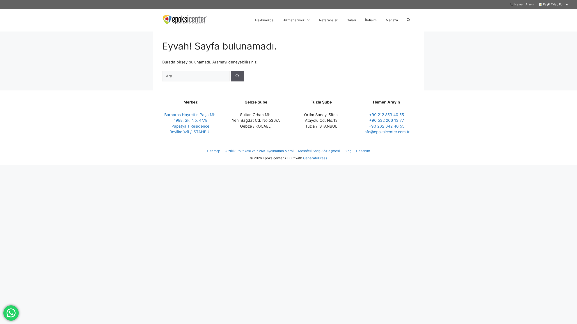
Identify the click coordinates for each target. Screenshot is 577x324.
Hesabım (363, 151)
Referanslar (328, 20)
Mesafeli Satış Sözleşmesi (319, 151)
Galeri (351, 20)
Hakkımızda (264, 20)
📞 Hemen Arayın (522, 4)
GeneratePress (315, 158)
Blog (348, 151)
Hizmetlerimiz (293, 20)
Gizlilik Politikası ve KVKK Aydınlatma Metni (259, 151)
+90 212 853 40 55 (386, 114)
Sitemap (213, 151)
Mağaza (392, 20)
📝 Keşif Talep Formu (553, 4)
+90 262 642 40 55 (386, 126)
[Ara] (237, 76)
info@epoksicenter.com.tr (387, 132)
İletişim (371, 20)
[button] (408, 20)
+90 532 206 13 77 (386, 120)
